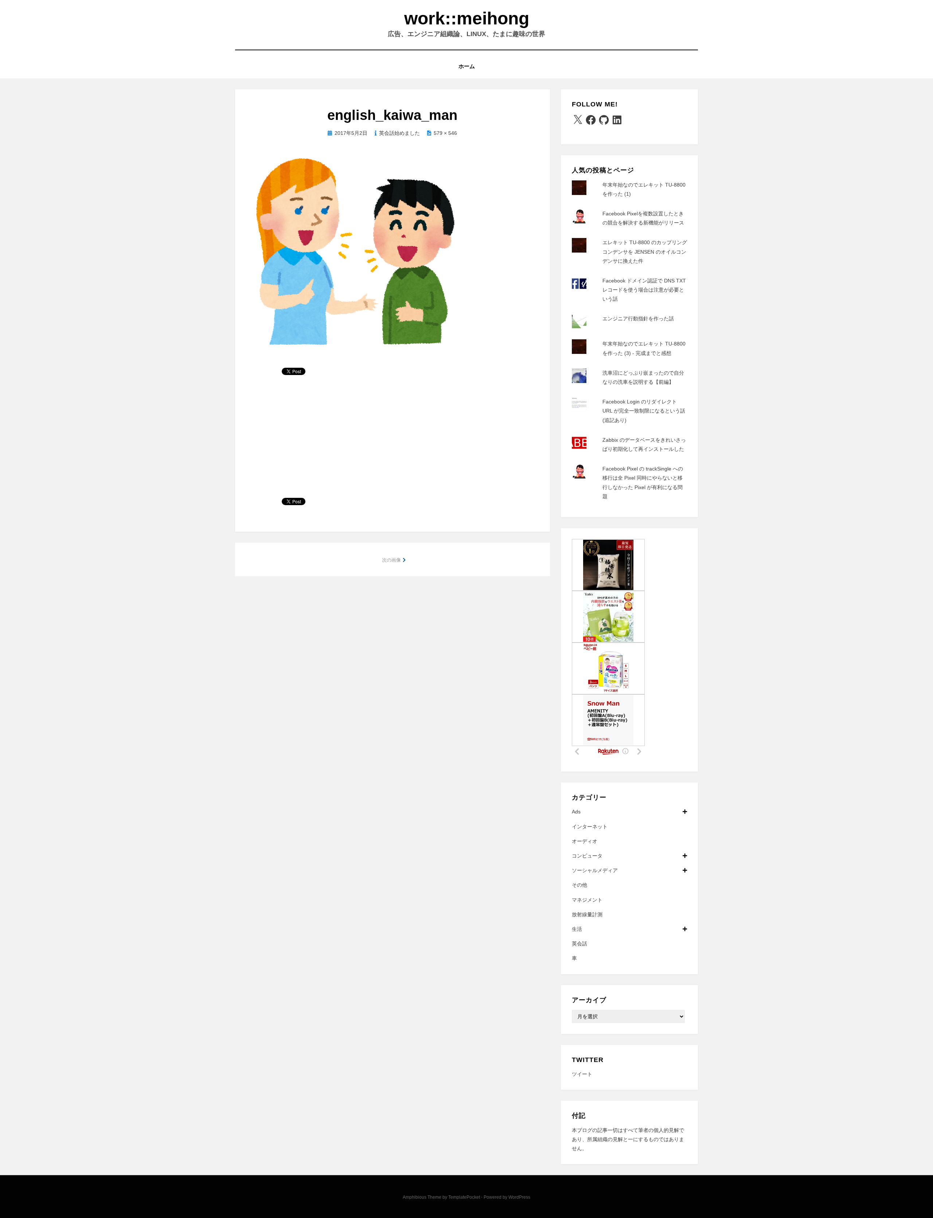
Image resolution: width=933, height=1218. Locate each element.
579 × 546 (445, 133)
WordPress (519, 1197)
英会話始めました (399, 133)
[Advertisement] (392, 440)
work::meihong (466, 18)
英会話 (579, 943)
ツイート (582, 1074)
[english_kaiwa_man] (356, 253)
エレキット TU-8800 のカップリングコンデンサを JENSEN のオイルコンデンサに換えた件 (644, 251)
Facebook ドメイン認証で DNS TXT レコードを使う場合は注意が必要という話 (644, 290)
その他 (579, 885)
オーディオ (584, 841)
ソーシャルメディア (595, 870)
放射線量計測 (587, 914)
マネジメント (587, 900)
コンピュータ (587, 856)
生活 (577, 929)
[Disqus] (392, 679)
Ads (576, 812)
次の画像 (391, 560)
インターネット (590, 826)
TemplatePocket (464, 1197)
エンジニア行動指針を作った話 (638, 318)
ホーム (466, 66)
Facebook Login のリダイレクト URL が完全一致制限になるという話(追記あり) (643, 411)
